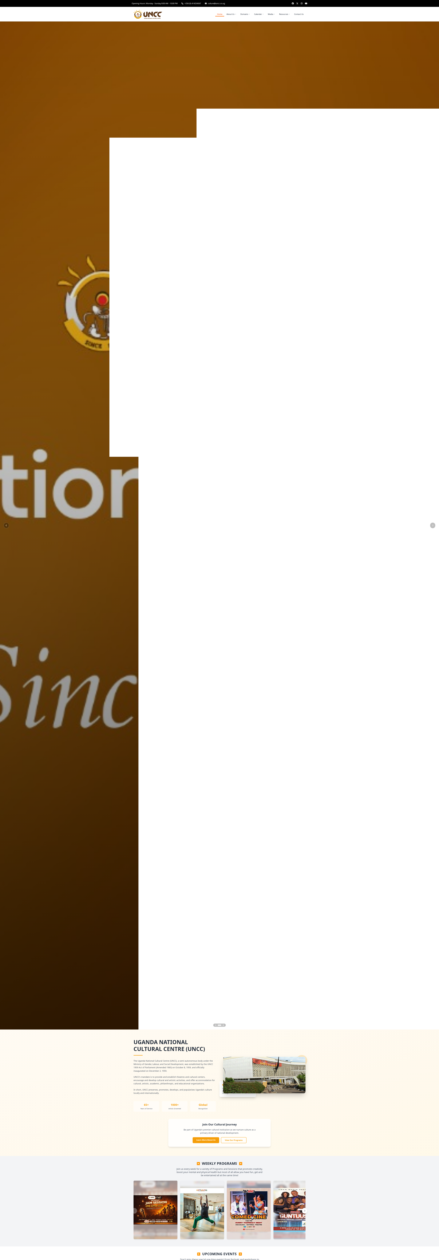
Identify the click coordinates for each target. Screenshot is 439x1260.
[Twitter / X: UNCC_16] (297, 3)
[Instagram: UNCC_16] (301, 3)
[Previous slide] (6, 525)
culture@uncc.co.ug (216, 3)
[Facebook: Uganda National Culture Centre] (293, 3)
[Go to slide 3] (222, 1025)
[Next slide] (432, 525)
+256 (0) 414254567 (193, 3)
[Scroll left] (134, 1211)
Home (219, 14)
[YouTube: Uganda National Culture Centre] (306, 3)
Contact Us (299, 14)
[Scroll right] (304, 1211)
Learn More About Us (205, 1140)
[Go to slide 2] (218, 1025)
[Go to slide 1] (215, 1025)
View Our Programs (234, 1140)
